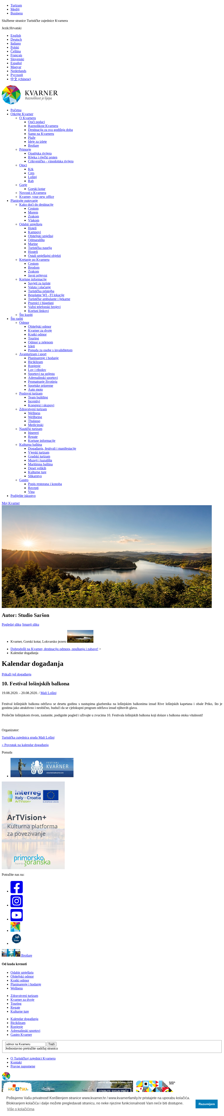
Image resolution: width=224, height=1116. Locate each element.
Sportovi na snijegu (41, 374)
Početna (15, 110)
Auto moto (35, 389)
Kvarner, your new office (36, 196)
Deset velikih (37, 468)
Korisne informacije (33, 279)
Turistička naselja (40, 248)
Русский (16, 75)
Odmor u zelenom (40, 342)
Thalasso (34, 421)
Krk (30, 169)
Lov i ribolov (37, 370)
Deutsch (16, 39)
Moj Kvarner (11, 503)
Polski (14, 47)
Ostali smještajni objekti (44, 256)
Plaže (31, 137)
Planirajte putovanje (24, 200)
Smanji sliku (30, 624)
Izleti (31, 346)
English (15, 35)
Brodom (33, 267)
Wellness (34, 413)
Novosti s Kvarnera (32, 193)
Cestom (33, 208)
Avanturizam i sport (32, 354)
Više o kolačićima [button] (20, 1109)
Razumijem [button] (207, 1104)
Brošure (33, 145)
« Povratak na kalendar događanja (25, 745)
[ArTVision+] (33, 868)
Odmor (24, 322)
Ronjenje (34, 366)
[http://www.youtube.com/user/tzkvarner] (16, 919)
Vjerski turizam (38, 452)
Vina (31, 492)
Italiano (15, 43)
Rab (31, 181)
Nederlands (18, 71)
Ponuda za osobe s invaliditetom (50, 350)
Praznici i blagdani (41, 303)
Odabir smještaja (30, 224)
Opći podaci (36, 122)
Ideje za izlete (37, 141)
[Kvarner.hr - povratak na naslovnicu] (30, 103)
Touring (33, 338)
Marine (33, 244)
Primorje (25, 149)
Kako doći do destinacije (36, 204)
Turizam (16, 5)
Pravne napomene (22, 1066)
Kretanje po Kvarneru (34, 259)
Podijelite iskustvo (23, 496)
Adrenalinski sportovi (43, 378)
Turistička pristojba (41, 291)
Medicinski (35, 425)
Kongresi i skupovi (41, 405)
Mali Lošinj (48, 693)
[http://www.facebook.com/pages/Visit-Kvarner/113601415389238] (16, 891)
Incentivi (34, 401)
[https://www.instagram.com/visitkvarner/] (16, 905)
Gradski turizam (39, 456)
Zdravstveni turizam (33, 409)
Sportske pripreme (40, 385)
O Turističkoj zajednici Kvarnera (33, 1058)
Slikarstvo (35, 476)
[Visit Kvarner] (15, 930)
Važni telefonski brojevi (44, 307)
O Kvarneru (27, 118)
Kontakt (16, 1062)
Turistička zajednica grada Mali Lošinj (28, 737)
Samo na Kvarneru (41, 134)
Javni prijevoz (37, 275)
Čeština (15, 51)
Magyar (15, 67)
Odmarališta (36, 240)
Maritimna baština (40, 464)
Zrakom (33, 216)
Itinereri (33, 433)
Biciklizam (35, 362)
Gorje (23, 185)
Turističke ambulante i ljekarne (49, 299)
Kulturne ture (37, 472)
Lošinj (32, 177)
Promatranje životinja (42, 381)
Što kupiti (26, 315)
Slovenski (17, 59)
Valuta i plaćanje (39, 287)
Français (16, 55)
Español (16, 63)
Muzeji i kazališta (40, 460)
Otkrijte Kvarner (21, 114)
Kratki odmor (37, 334)
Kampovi (34, 232)
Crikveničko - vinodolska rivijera (51, 161)
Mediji (14, 9)
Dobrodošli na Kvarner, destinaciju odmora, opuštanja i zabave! (54, 649)
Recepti (33, 488)
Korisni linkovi (38, 311)
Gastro (23, 480)
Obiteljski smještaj (40, 236)
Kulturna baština (30, 444)
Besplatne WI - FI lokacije (46, 295)
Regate (33, 437)
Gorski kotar (36, 189)
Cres (31, 173)
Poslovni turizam (30, 393)
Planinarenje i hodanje (43, 358)
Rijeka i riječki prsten (42, 157)
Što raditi (16, 318)
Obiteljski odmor (39, 326)
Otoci (23, 165)
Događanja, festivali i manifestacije (52, 448)
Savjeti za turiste (39, 283)
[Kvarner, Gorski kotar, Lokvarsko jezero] (80, 641)
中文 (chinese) (20, 79)
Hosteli (33, 252)
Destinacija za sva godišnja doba (50, 130)
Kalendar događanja (24, 1019)
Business (16, 13)
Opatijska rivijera (40, 153)
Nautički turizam (30, 429)
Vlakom (33, 220)
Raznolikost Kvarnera (43, 126)
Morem (33, 212)
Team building (38, 397)
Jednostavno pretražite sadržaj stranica (31, 1048)
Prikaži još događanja (16, 674)
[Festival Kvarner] (42, 776)
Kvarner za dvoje (40, 330)
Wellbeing (35, 417)
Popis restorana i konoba (45, 484)
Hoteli (32, 228)
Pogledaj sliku (11, 624)
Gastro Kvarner (21, 1034)
